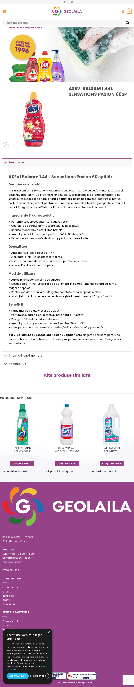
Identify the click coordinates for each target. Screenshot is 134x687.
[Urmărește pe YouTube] (72, 2)
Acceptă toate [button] (17, 676)
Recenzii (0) (17, 364)
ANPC (6, 600)
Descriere (16, 162)
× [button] (48, 632)
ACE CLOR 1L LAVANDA (66, 451)
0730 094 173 (10, 570)
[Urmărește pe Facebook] (62, 2)
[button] (4, 11)
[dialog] (27, 656)
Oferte (6, 591)
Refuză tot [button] (39, 676)
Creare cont (10, 587)
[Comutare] (5, 162)
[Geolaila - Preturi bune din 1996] (67, 11)
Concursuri (9, 604)
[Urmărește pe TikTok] (69, 2)
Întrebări (8, 596)
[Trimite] (127, 23)
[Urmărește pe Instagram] (65, 2)
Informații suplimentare (25, 356)
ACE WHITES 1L (111, 451)
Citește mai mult (22, 463)
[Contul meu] (123, 11)
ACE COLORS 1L (22, 451)
